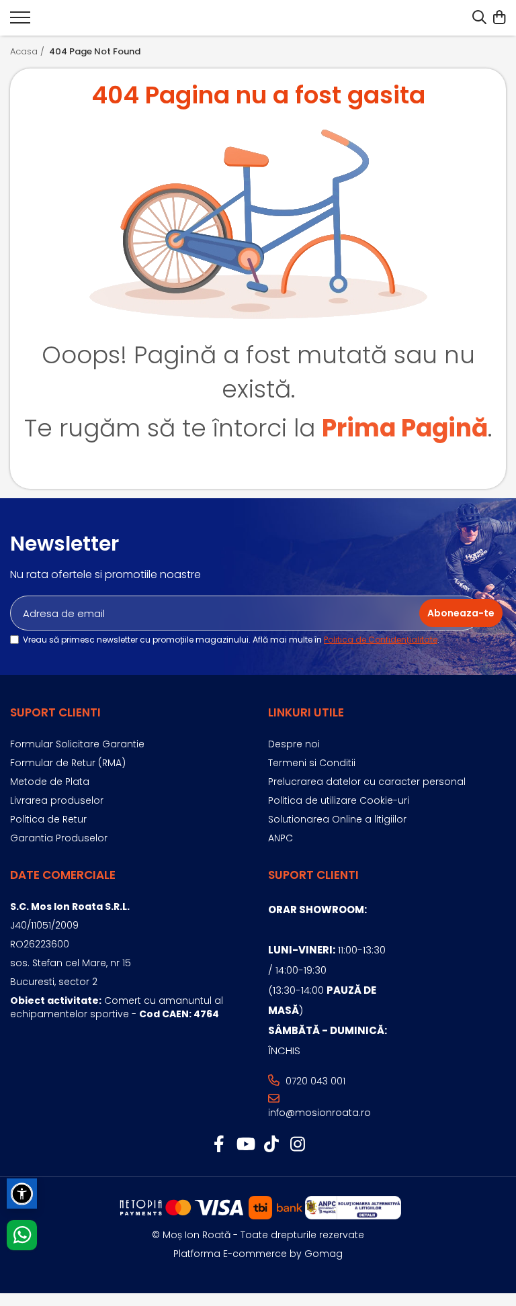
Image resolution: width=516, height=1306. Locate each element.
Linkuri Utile (306, 712)
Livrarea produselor (56, 800)
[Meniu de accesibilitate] (22, 1193)
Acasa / (28, 52)
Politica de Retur (48, 819)
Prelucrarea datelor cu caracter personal (367, 781)
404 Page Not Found (94, 52)
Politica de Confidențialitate (380, 639)
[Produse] (20, 21)
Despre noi (294, 744)
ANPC (280, 838)
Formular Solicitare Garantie (77, 744)
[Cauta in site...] (479, 18)
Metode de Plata (49, 781)
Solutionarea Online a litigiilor (337, 819)
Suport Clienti (55, 712)
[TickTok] (271, 1145)
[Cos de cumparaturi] (499, 18)
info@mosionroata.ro (319, 1112)
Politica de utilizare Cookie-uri (338, 800)
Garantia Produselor (59, 838)
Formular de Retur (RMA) (68, 762)
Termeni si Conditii (311, 762)
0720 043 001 (314, 1081)
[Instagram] (297, 1145)
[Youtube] (245, 1145)
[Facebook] (218, 1145)
